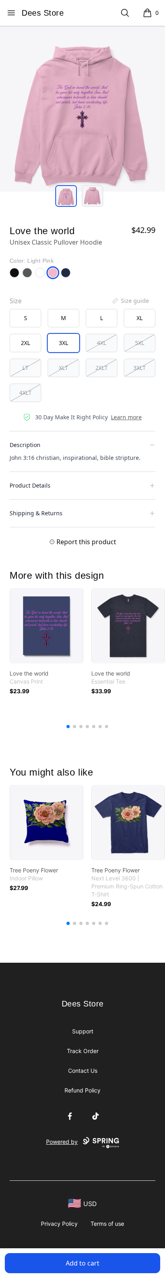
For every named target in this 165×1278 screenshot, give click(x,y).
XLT (63, 368)
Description (25, 445)
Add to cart (82, 1263)
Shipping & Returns (36, 513)
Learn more (126, 417)
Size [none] (16, 300)
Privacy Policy (59, 1223)
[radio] (25, 318)
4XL (101, 343)
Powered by (62, 1141)
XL (140, 318)
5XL (139, 343)
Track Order (83, 1050)
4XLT (25, 392)
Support (82, 1031)
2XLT (101, 368)
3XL (63, 343)
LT (25, 368)
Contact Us (82, 1070)
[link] (46, 626)
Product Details (30, 485)
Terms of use (107, 1223)
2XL (25, 343)
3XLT (139, 368)
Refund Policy (82, 1090)
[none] (130, 301)
